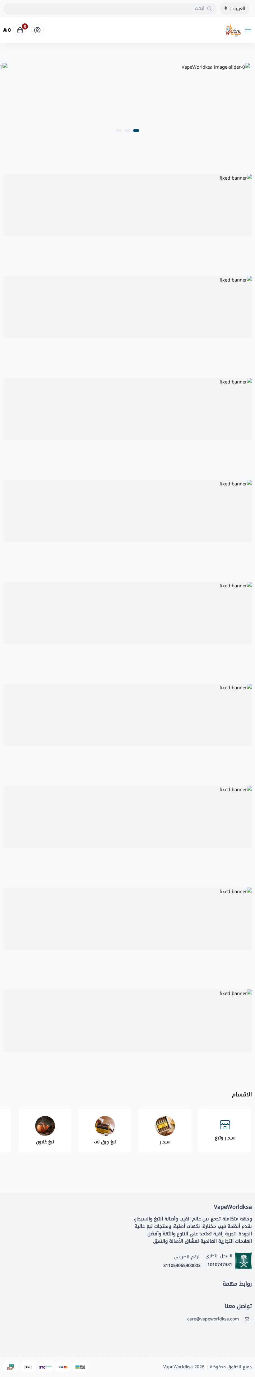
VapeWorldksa (178, 1367)
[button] (136, 130)
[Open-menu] (249, 30)
